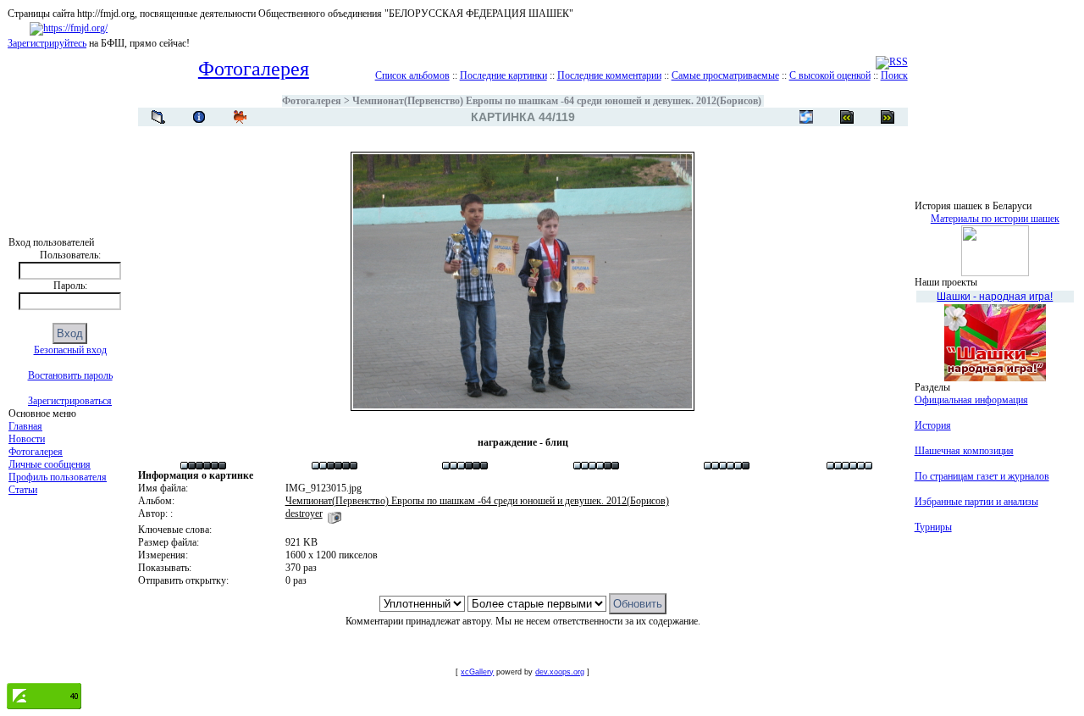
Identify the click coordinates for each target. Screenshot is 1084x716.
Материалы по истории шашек (995, 219)
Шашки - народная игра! (995, 296)
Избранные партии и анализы (976, 502)
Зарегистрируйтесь (47, 43)
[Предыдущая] (887, 117)
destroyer (304, 513)
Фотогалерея (35, 452)
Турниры (933, 527)
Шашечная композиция (964, 451)
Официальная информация (971, 400)
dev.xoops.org (559, 672)
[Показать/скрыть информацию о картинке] (199, 117)
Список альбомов (412, 75)
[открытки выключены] (806, 117)
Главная (25, 426)
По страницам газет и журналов (982, 476)
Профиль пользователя (57, 477)
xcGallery (477, 672)
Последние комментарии (609, 75)
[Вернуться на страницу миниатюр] (158, 117)
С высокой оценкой (830, 75)
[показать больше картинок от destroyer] (334, 513)
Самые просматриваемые (725, 75)
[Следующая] (847, 117)
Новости (26, 439)
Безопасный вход (70, 350)
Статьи (22, 490)
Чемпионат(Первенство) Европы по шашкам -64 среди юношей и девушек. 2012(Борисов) (556, 101)
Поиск (894, 75)
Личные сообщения (49, 464)
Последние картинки (503, 75)
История (933, 425)
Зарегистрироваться (70, 401)
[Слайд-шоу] (239, 117)
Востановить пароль (70, 375)
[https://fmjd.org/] (69, 28)
